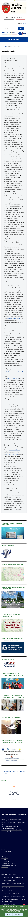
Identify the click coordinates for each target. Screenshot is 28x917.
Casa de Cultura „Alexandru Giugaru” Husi (12, 831)
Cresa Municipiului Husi (7, 828)
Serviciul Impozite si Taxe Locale (8, 904)
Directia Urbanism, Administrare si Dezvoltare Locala (13, 883)
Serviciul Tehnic (5, 896)
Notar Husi (4, 868)
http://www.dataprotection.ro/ (14, 372)
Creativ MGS (4, 867)
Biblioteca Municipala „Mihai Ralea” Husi (11, 830)
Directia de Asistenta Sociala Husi (9, 826)
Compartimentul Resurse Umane (9, 880)
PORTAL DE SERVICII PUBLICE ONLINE (14, 17)
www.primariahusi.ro (12, 65)
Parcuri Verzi (4, 858)
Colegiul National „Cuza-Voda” (9, 865)
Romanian (17, 0)
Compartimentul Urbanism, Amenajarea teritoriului (12, 877)
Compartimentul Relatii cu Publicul (8, 874)
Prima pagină (4, 46)
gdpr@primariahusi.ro (13, 318)
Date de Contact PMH (9, 19)
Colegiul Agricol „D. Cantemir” (9, 863)
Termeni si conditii (6, 851)
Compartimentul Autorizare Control (9, 890)
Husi (2, 856)
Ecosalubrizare (5, 859)
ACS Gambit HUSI (5, 861)
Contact (3, 849)
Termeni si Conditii (20, 19)
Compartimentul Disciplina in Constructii (10, 893)
